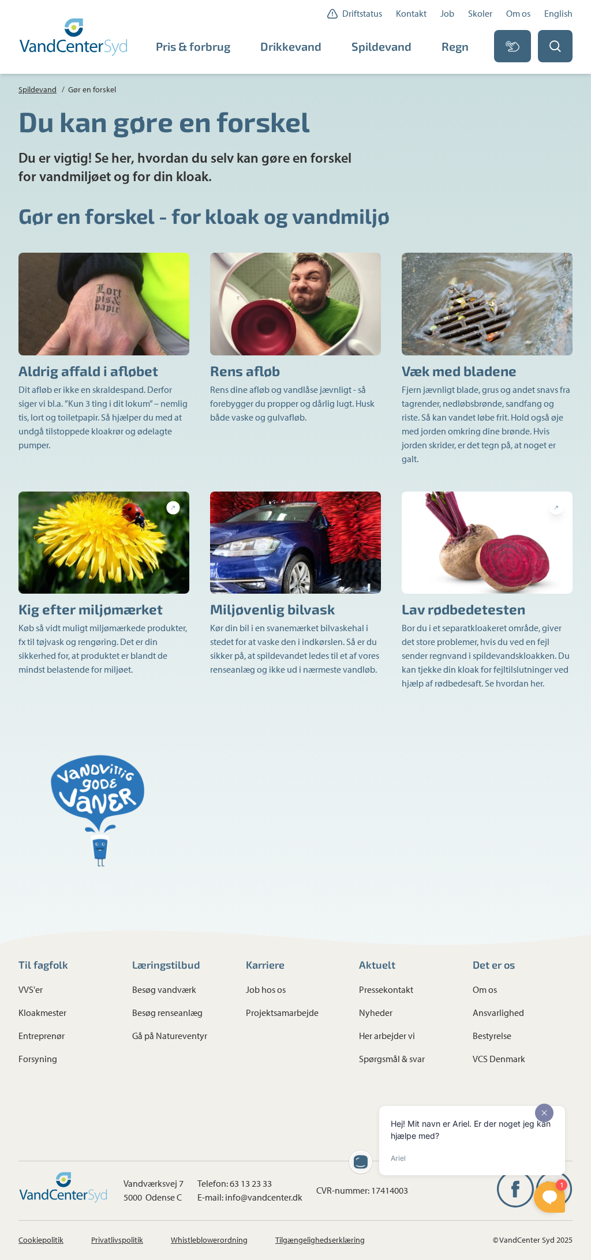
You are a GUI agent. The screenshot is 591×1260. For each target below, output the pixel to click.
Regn (455, 46)
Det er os (494, 964)
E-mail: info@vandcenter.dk (249, 1197)
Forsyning (37, 1058)
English (558, 13)
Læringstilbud (166, 964)
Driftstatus (362, 13)
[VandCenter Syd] (74, 37)
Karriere (265, 964)
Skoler (480, 13)
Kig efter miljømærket (90, 609)
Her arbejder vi (387, 1035)
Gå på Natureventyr (169, 1035)
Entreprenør (41, 1035)
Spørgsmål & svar (392, 1058)
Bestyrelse (492, 1035)
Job (447, 13)
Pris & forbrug (193, 46)
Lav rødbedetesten (463, 609)
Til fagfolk (43, 964)
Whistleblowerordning (209, 1240)
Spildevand (381, 46)
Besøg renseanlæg (167, 1012)
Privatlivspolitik (117, 1240)
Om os (518, 13)
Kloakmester (42, 1012)
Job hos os (266, 989)
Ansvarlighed (498, 1012)
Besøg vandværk (164, 989)
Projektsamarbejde (282, 1012)
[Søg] (555, 46)
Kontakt (411, 13)
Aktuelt (377, 964)
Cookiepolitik (40, 1240)
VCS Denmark (499, 1058)
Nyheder (375, 1012)
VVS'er (30, 989)
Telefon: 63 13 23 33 (234, 1183)
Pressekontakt (386, 989)
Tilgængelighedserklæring (320, 1240)
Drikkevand (290, 46)
